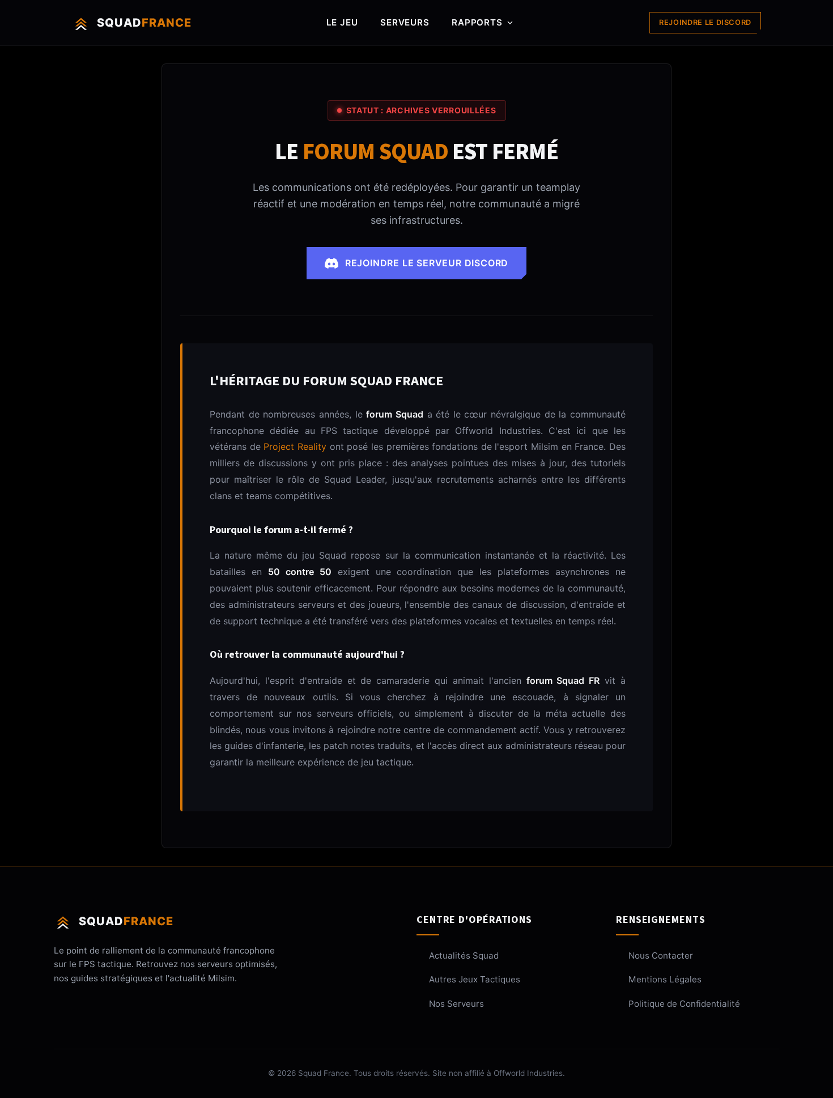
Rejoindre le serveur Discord (426, 263)
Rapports (477, 22)
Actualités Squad (464, 955)
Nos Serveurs (456, 1003)
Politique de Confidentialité (684, 1003)
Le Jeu (342, 22)
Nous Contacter (660, 955)
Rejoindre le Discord (705, 22)
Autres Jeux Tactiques (474, 979)
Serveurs (404, 22)
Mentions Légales (665, 979)
